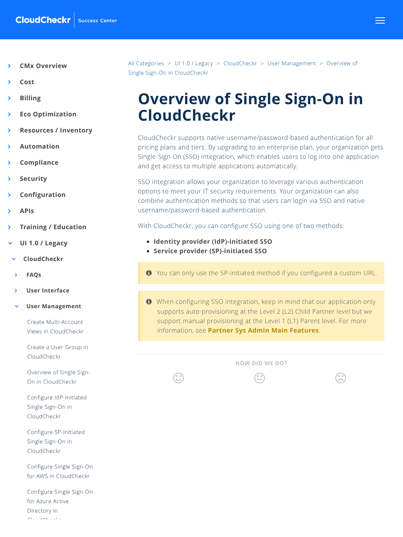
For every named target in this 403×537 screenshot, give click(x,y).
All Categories (147, 63)
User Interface (47, 290)
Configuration (42, 194)
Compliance (39, 162)
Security (33, 178)
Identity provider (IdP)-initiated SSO (213, 241)
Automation (39, 146)
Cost (26, 81)
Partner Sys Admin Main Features (263, 330)
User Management (53, 306)
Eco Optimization (48, 114)
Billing (30, 98)
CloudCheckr (42, 259)
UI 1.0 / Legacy (43, 243)
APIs (26, 210)
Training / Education (53, 227)
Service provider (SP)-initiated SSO (210, 250)
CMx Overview (43, 65)
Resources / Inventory (55, 130)
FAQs (33, 275)
